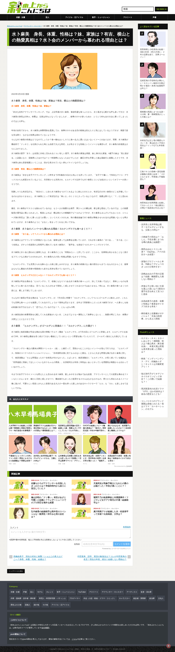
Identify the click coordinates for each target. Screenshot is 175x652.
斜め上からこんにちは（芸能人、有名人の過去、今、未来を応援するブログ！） (85, 649)
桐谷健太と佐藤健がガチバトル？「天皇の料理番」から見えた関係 (152, 316)
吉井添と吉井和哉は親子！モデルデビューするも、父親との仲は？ (152, 227)
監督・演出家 (146, 592)
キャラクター (124, 598)
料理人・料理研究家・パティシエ (52, 598)
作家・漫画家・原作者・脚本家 (23, 598)
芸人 (47, 17)
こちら (74, 639)
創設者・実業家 (139, 598)
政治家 (152, 598)
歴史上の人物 (16, 605)
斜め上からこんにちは (14, 26)
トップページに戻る (16, 571)
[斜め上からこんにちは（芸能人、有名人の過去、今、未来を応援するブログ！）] (29, 7)
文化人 (161, 598)
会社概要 (45, 628)
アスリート (127, 17)
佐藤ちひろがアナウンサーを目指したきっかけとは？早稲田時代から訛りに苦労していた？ (48, 486)
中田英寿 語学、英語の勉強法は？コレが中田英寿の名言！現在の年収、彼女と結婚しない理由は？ (102, 557)
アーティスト (132, 592)
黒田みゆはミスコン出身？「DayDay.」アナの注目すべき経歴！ (153, 252)
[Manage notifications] (168, 646)
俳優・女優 (20, 17)
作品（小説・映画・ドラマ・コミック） (100, 598)
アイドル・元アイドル (74, 17)
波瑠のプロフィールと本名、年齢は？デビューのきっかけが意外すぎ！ (152, 264)
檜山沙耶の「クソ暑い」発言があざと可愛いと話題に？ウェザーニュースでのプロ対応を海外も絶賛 (48, 500)
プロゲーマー (74, 598)
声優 (154, 17)
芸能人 (27, 605)
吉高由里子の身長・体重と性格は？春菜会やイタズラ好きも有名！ (152, 304)
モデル (40, 592)
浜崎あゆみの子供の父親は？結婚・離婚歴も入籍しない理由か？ (152, 276)
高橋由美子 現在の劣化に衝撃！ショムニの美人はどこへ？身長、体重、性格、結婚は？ (38, 557)
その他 (45, 605)
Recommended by (120, 466)
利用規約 (127, 527)
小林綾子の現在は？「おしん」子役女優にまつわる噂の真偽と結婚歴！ (152, 239)
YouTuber (82, 592)
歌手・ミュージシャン (101, 17)
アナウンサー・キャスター (33, 26)
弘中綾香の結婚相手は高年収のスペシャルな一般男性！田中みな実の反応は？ (48, 514)
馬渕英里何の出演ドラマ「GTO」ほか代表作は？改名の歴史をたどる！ (152, 391)
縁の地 (36, 605)
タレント (49, 592)
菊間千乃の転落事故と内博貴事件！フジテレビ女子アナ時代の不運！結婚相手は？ (111, 500)
